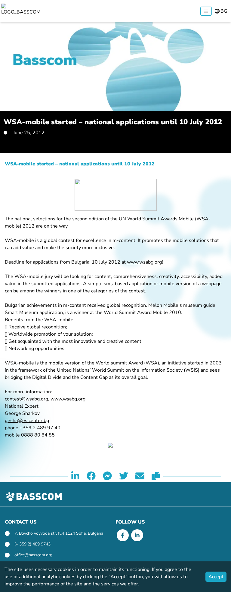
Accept (215, 576)
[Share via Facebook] (91, 476)
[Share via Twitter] (123, 476)
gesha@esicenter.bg (27, 420)
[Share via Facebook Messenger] (107, 476)
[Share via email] (139, 476)
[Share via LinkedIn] (75, 476)
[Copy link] (156, 476)
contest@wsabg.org (26, 399)
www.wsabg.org (144, 262)
